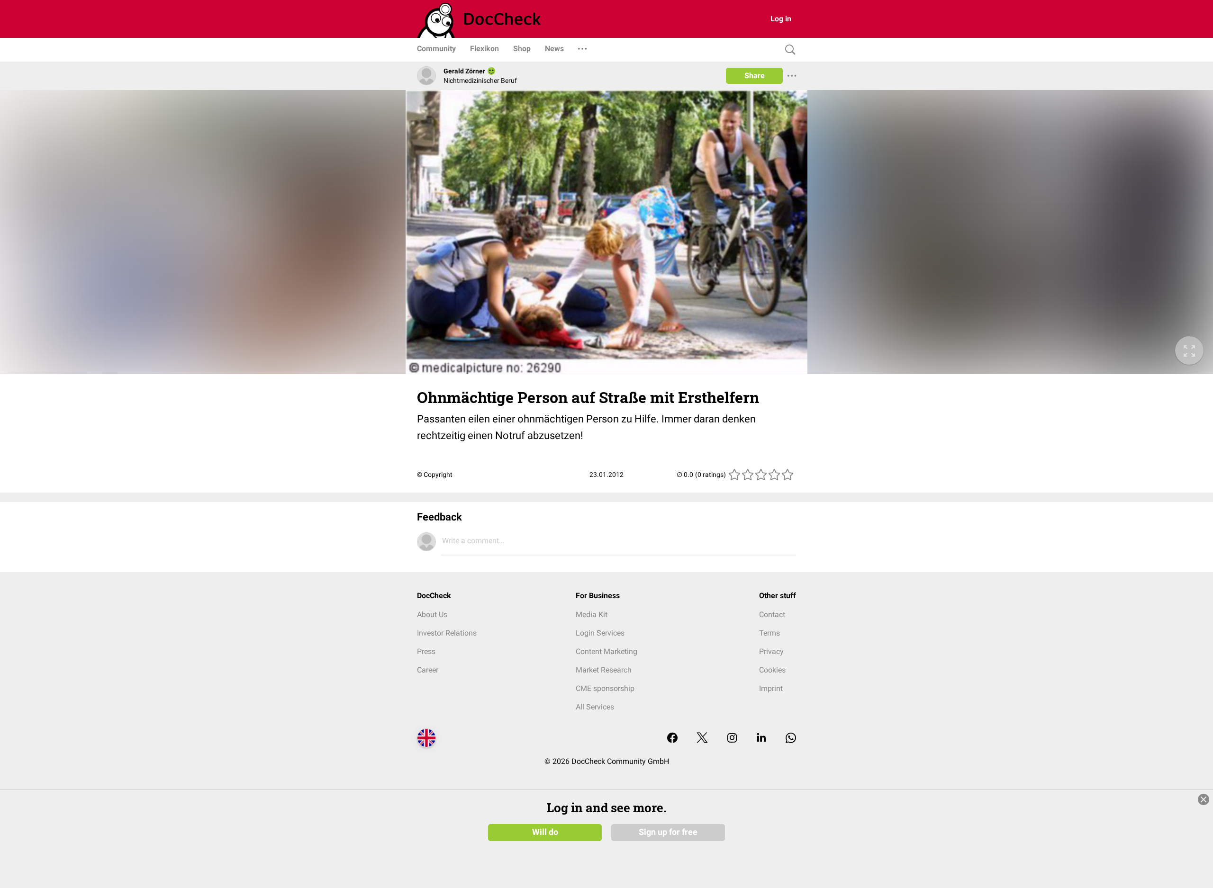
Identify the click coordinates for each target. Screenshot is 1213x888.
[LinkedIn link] (761, 738)
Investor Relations (447, 632)
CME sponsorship (605, 688)
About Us (432, 614)
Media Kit (591, 614)
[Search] (788, 50)
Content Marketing (606, 651)
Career (427, 669)
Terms (769, 632)
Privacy (771, 651)
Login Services (600, 632)
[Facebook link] (672, 738)
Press (426, 651)
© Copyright (435, 474)
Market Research (604, 669)
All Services (595, 706)
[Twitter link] (702, 738)
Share (754, 75)
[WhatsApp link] (791, 738)
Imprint (771, 688)
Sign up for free (668, 832)
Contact (772, 614)
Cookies (772, 669)
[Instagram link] (732, 738)
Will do (545, 832)
